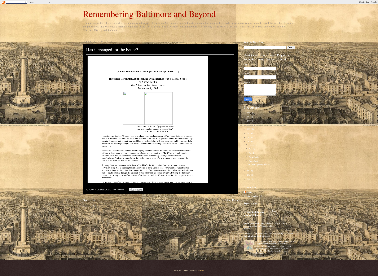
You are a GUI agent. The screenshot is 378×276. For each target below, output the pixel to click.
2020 (249, 129)
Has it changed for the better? (112, 49)
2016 (249, 112)
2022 (249, 137)
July (250, 153)
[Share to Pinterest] (141, 189)
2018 (249, 120)
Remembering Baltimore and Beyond (149, 13)
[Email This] (130, 189)
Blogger (201, 270)
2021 (249, 133)
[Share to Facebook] (138, 189)
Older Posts (231, 200)
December (253, 161)
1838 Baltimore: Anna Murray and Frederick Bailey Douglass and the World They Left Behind (275, 242)
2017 (249, 116)
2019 (249, 125)
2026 (249, 179)
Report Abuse (250, 203)
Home (160, 200)
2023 (249, 141)
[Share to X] (135, 189)
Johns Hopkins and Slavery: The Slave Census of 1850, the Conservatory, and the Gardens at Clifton (265, 224)
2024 (249, 170)
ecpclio (249, 192)
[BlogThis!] (132, 189)
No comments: (119, 189)
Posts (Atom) (98, 205)
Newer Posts (89, 200)
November (253, 156)
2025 (249, 175)
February (252, 144)
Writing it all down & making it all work (254, 213)
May (251, 148)
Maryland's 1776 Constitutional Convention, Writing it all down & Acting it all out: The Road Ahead (269, 234)
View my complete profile (253, 196)
